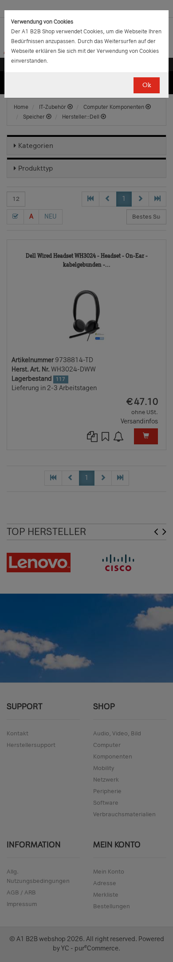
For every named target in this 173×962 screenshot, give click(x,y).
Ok (146, 85)
